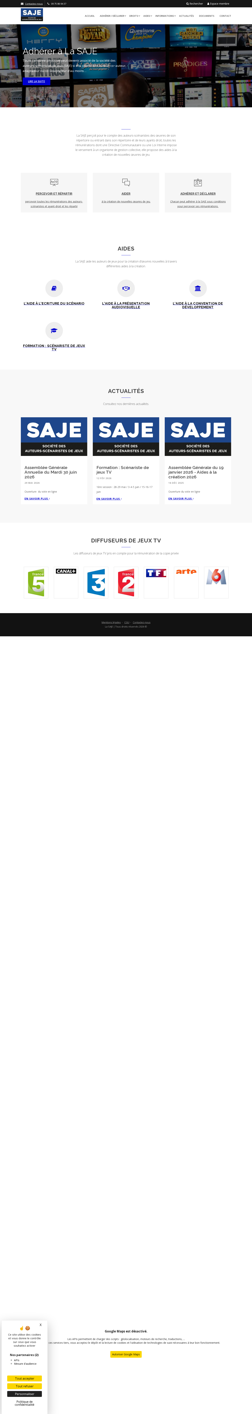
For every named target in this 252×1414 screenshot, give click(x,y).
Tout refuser (25, 1386)
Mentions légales (111, 622)
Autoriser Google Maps (126, 1354)
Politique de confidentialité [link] (24, 1403)
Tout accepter (24, 1378)
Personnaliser (24, 1394)
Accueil (90, 15)
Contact (225, 15)
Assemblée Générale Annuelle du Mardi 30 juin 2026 (51, 472)
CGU (126, 622)
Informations (164, 15)
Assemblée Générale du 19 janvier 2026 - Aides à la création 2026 (196, 472)
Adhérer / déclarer (112, 15)
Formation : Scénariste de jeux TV (122, 470)
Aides (146, 15)
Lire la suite (36, 81)
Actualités (186, 15)
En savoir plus (37, 498)
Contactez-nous (34, 3)
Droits (133, 15)
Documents (206, 15)
